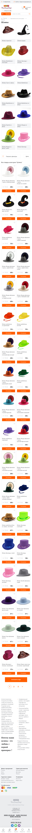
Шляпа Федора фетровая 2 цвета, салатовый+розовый (8, 469)
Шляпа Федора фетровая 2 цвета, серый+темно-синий (23, 267)
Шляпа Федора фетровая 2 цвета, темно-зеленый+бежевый (8, 497)
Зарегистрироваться (25, 1)
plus (7, 187)
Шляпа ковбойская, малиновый (7, 238)
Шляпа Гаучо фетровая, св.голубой (23, 609)
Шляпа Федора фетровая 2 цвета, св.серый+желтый (8, 296)
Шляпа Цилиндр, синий (8, 553)
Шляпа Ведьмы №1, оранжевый (22, 210)
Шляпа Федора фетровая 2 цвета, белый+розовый (8, 181)
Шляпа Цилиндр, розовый (6, 581)
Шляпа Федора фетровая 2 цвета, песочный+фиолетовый (8, 353)
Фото (2, 772)
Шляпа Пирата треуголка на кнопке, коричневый (23, 665)
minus (3, 187)
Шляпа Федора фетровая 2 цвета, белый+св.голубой (23, 182)
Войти (17, 1)
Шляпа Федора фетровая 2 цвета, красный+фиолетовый (23, 440)
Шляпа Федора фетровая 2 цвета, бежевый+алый (23, 295)
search (29, 13)
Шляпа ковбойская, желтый (22, 324)
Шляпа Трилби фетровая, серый (23, 581)
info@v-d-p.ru (16, 812)
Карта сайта (19, 780)
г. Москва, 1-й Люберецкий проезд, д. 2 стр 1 (16, 809)
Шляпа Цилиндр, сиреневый (21, 553)
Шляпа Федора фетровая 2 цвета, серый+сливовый (23, 239)
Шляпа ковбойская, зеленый (22, 381)
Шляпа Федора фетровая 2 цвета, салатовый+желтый (23, 469)
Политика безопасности (7, 780)
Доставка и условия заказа (8, 782)
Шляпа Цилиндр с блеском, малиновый (7, 665)
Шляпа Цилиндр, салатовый (21, 525)
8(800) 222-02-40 (9, 815)
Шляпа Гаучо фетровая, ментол (8, 637)
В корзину (8, 191)
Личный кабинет (20, 770)
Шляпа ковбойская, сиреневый (7, 439)
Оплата (18, 773)
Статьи (3, 770)
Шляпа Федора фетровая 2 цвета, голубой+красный (8, 411)
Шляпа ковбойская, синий (22, 497)
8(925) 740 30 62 (16, 822)
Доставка (18, 772)
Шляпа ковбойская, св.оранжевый (7, 324)
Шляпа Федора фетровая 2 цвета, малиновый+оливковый (23, 411)
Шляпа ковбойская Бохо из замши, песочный (8, 525)
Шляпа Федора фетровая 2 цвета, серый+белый (8, 267)
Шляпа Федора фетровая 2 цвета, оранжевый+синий (8, 382)
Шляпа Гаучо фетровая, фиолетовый (8, 609)
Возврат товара (5, 778)
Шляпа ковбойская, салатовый (22, 352)
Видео (2, 773)
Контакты (18, 778)
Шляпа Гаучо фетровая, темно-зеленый (23, 637)
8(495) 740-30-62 (21, 815)
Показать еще (16, 679)
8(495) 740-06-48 (15, 816)
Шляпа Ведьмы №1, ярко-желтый (7, 210)
